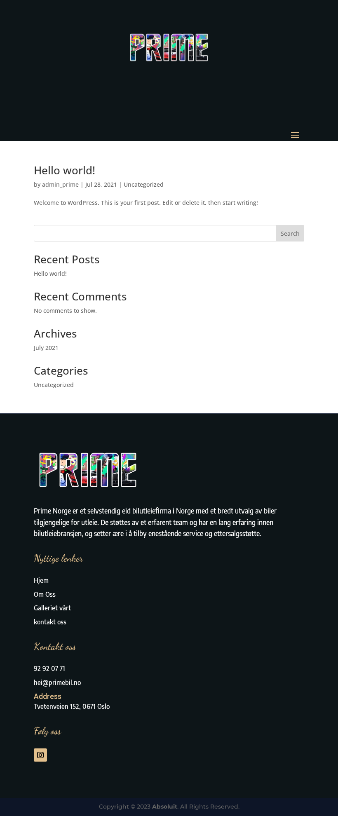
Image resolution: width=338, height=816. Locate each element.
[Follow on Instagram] (40, 755)
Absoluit (164, 806)
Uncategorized (144, 184)
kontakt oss (50, 622)
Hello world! (64, 170)
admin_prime (60, 184)
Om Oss (45, 594)
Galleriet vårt (52, 608)
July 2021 (46, 348)
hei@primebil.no (57, 682)
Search (290, 233)
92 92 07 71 (49, 668)
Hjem (41, 580)
